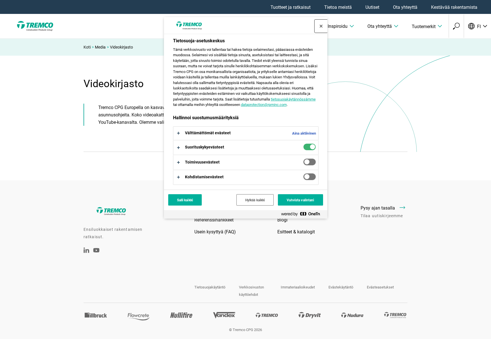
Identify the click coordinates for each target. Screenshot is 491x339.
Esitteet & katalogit (296, 232)
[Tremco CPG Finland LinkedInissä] (86, 251)
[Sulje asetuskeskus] (321, 26)
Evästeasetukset (380, 287)
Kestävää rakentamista (454, 7)
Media (100, 47)
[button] (341, 26)
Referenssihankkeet (214, 220)
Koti (87, 47)
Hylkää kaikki (255, 200)
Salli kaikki (185, 200)
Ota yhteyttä (405, 7)
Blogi (282, 220)
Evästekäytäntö (340, 287)
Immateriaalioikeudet (298, 287)
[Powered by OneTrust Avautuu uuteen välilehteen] (302, 215)
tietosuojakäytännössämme (293, 99)
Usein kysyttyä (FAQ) (215, 232)
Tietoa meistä (338, 7)
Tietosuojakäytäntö (209, 287)
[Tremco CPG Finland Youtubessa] (96, 254)
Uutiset (372, 7)
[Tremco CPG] (34, 26)
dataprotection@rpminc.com (264, 104)
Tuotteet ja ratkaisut (291, 7)
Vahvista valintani (300, 200)
